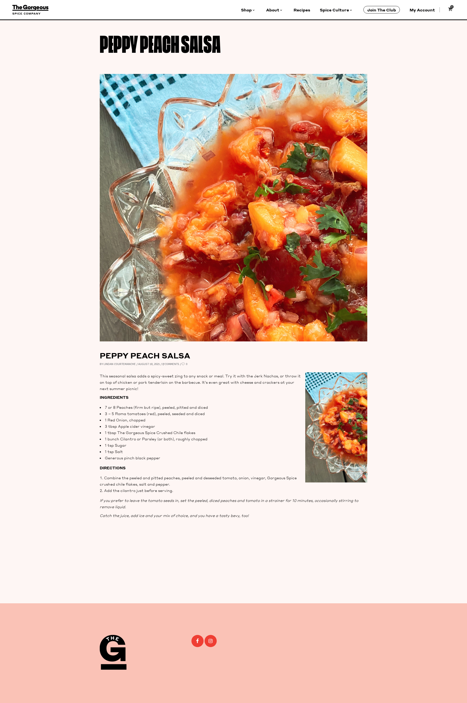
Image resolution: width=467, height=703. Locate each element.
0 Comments (170, 364)
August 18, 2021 (149, 364)
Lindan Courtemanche (120, 364)
